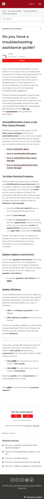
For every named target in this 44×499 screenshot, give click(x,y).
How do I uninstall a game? (16, 458)
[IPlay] (3, 4)
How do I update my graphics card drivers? (23, 466)
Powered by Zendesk (34, 497)
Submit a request (31, 426)
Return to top (8, 433)
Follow (22, 60)
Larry (10, 54)
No (28, 416)
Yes (16, 416)
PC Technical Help (14, 11)
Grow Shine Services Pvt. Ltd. (21, 486)
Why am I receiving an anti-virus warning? (23, 462)
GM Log (25, 109)
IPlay (4, 11)
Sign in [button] (32, 4)
